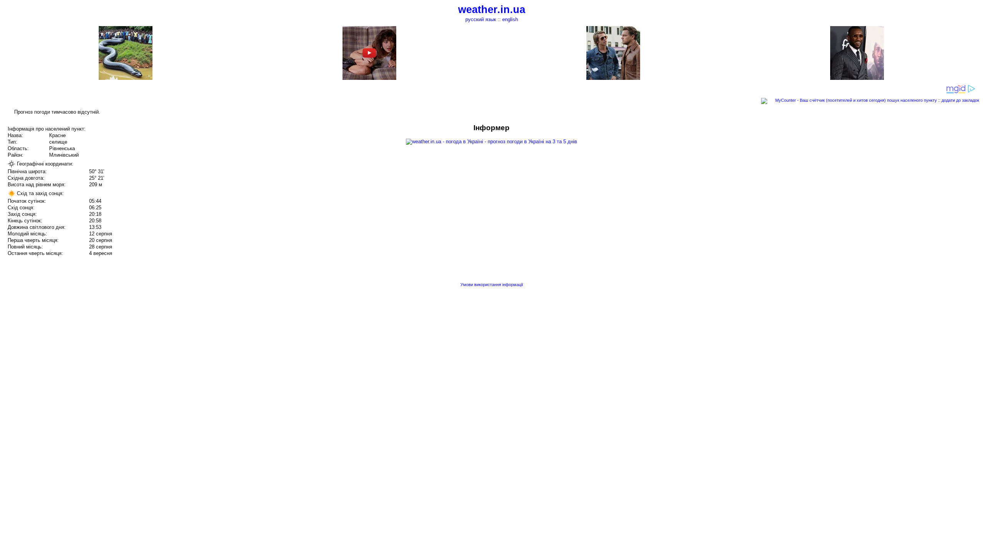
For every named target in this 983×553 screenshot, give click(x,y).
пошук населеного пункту (912, 100)
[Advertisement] (905, 177)
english (510, 19)
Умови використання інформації (491, 284)
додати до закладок (960, 100)
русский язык (480, 19)
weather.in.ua (491, 9)
